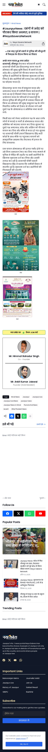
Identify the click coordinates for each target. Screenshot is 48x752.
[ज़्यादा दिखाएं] (30, 416)
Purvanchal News (30, 405)
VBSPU (5, 692)
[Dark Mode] (39, 4)
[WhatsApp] (24, 416)
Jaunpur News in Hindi (12, 405)
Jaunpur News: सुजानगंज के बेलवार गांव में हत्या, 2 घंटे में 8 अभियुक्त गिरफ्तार (31, 583)
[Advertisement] (24, 468)
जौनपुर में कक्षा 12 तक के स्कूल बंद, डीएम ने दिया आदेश (32, 595)
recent (6, 409)
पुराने (42, 498)
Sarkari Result (32, 687)
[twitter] (19, 513)
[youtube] (40, 513)
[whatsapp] (30, 513)
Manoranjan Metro (11, 678)
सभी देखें (40, 424)
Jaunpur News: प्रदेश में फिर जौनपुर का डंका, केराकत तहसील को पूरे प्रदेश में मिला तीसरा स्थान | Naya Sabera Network (31, 566)
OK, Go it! (24, 744)
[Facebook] (11, 416)
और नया (7, 498)
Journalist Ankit (33, 678)
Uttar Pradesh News (19, 409)
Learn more (21, 738)
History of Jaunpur (11, 687)
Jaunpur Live (37, 397)
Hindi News (16, 23)
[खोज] (44, 4)
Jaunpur (26, 397)
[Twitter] (17, 416)
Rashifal (29, 692)
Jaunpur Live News (11, 401)
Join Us (29, 683)
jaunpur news (26, 401)
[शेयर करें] (42, 43)
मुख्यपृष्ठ (6, 23)
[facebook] (8, 513)
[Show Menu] (4, 4)
